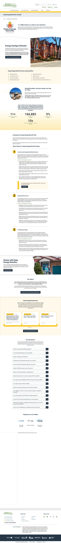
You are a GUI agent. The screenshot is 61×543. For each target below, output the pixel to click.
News (42, 10)
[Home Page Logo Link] (9, 5)
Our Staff (23, 519)
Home (4, 18)
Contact (56, 7)
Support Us (50, 7)
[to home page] (7, 514)
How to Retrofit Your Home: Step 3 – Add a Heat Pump (30, 316)
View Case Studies (8, 270)
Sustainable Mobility (34, 10)
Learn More (25, 186)
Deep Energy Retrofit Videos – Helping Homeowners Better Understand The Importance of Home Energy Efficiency (12, 317)
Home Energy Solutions (14, 10)
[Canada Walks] (24, 538)
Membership (34, 519)
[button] (30, 349)
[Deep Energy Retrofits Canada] (52, 538)
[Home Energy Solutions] (44, 538)
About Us (44, 7)
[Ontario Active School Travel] (10, 538)
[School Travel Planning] (17, 538)
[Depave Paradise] (31, 538)
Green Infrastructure (24, 10)
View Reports (34, 516)
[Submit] (49, 4)
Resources (48, 10)
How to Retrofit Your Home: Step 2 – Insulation (47, 316)
